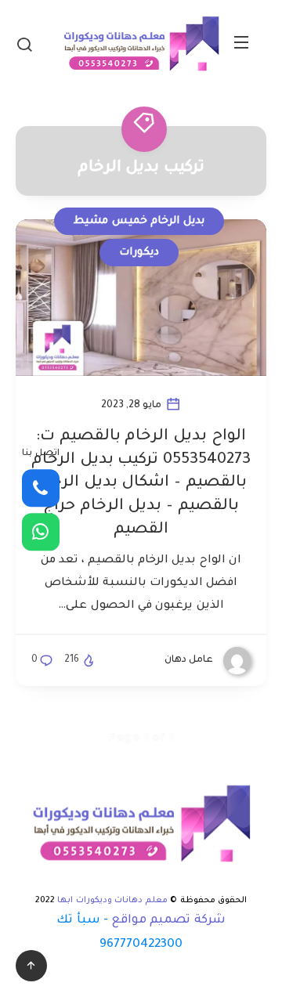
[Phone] (41, 488)
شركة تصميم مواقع (168, 920)
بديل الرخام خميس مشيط (139, 221)
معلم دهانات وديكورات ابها (112, 900)
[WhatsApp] (41, 532)
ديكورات (139, 252)
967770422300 (141, 945)
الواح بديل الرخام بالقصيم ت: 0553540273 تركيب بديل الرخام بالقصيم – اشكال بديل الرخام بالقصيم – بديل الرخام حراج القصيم (141, 483)
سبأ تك (77, 920)
